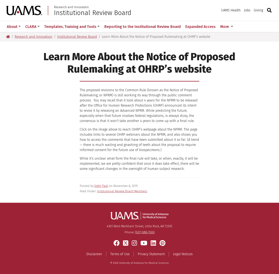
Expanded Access (200, 26)
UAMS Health (231, 10)
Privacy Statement (151, 254)
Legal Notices (183, 254)
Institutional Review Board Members (122, 191)
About (12, 26)
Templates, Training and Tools (70, 26)
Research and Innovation (71, 7)
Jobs (247, 10)
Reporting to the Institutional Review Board (142, 26)
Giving (258, 10)
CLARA (30, 26)
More (225, 26)
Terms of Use (120, 254)
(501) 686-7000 (145, 232)
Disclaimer (94, 254)
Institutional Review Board (92, 13)
